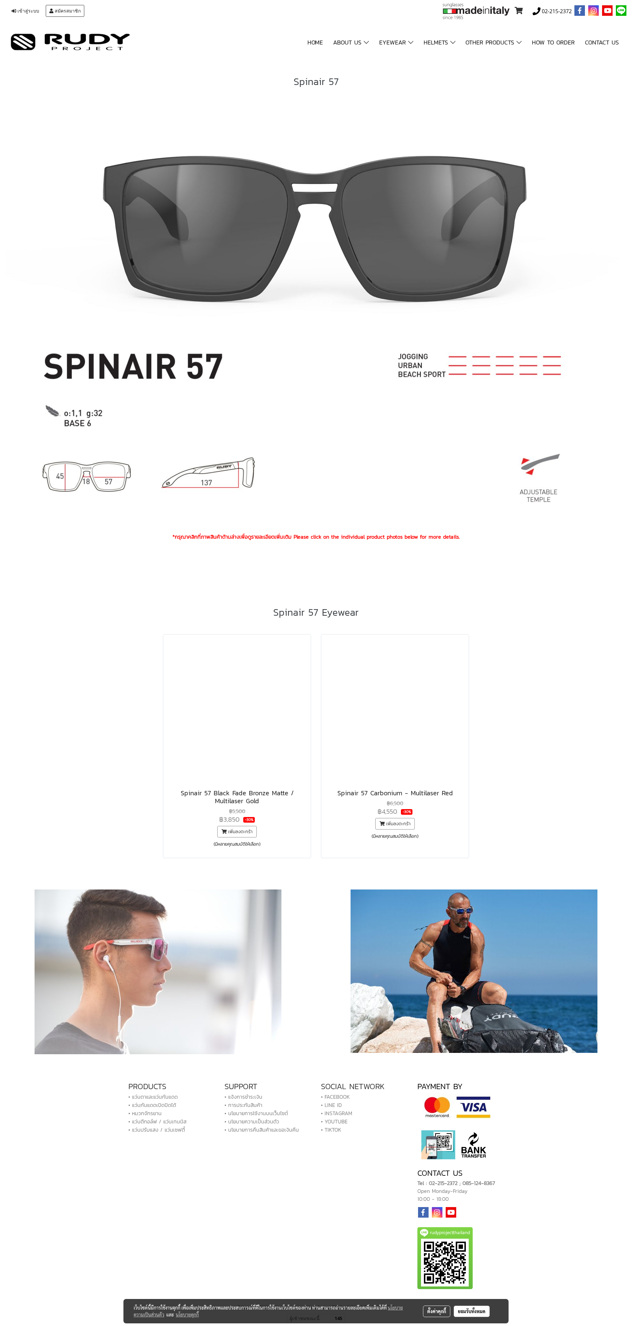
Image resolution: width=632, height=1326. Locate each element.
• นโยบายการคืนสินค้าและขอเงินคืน (261, 1130)
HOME (315, 42)
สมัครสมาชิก (67, 11)
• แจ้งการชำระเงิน (243, 1097)
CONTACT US (602, 42)
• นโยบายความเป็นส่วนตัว (251, 1121)
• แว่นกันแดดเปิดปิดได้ (152, 1105)
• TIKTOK (331, 1130)
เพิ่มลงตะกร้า (239, 831)
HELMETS (437, 42)
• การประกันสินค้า (243, 1105)
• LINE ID (331, 1105)
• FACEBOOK (335, 1097)
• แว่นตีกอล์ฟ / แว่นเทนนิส (157, 1121)
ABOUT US (348, 42)
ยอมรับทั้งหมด (472, 1311)
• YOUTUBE (334, 1121)
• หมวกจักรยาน (145, 1113)
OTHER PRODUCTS (490, 42)
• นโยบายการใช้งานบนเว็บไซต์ (256, 1113)
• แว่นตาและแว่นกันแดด (153, 1097)
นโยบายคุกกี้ (187, 1314)
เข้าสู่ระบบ (27, 11)
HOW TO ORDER (553, 42)
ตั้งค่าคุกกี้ (436, 1311)
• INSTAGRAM (336, 1113)
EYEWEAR (393, 42)
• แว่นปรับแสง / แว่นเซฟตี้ (156, 1130)
